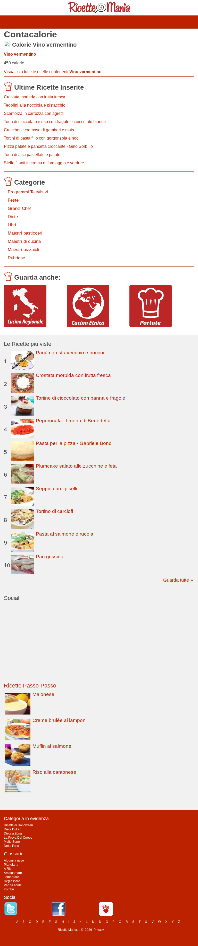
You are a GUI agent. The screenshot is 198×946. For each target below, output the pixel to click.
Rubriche (16, 258)
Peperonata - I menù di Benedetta (73, 420)
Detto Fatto (11, 846)
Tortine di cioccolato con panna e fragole (80, 398)
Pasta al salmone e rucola (64, 534)
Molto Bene (12, 842)
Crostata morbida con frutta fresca (34, 97)
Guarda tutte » (178, 580)
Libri (12, 225)
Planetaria (11, 864)
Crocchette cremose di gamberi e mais (39, 130)
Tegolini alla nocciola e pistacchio (34, 105)
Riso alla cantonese (54, 772)
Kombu (9, 889)
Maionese (43, 694)
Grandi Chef (19, 208)
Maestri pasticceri (25, 233)
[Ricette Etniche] (96, 306)
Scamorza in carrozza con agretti (34, 113)
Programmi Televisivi (28, 192)
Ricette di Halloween (18, 825)
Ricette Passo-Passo (30, 685)
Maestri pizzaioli (23, 249)
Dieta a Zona (13, 833)
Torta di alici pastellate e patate (32, 154)
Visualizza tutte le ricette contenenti (53, 72)
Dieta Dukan (12, 829)
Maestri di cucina (24, 241)
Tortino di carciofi (54, 511)
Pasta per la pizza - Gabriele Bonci (74, 443)
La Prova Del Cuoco (18, 837)
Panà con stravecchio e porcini (70, 352)
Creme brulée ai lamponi (59, 720)
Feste (13, 200)
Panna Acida (13, 885)
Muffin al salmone (51, 746)
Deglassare (12, 881)
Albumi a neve (14, 860)
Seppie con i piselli (56, 488)
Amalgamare (13, 873)
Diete (13, 216)
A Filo (8, 869)
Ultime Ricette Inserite (49, 87)
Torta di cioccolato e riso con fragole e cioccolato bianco (55, 121)
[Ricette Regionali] (33, 306)
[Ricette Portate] (158, 306)
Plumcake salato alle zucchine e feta (76, 466)
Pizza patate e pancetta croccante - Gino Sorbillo (48, 146)
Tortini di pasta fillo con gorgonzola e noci (41, 138)
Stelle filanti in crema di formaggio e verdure (44, 163)
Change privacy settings (123, 930)
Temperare (11, 877)
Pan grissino (49, 556)
